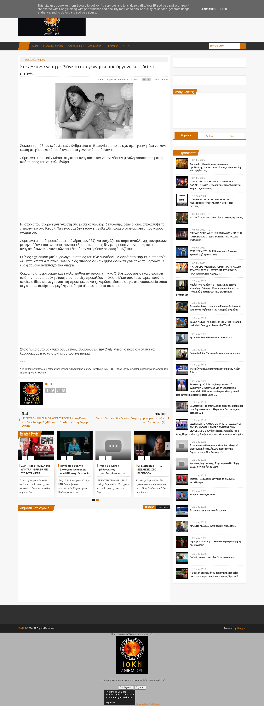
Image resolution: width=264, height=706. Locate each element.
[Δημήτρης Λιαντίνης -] (182, 542)
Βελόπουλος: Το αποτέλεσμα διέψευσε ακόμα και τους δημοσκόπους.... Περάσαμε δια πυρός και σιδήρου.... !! (216, 409)
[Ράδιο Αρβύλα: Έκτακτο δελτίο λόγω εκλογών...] (182, 354)
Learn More (208, 9)
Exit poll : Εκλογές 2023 (202, 494)
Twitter (52, 390)
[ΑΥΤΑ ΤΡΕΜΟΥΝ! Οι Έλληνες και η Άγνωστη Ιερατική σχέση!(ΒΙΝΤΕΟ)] (182, 252)
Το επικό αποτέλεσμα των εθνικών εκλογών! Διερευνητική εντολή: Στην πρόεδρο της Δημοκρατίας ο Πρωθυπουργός (214, 449)
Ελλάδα (34, 46)
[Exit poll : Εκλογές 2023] (182, 495)
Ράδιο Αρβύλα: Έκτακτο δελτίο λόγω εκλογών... (216, 353)
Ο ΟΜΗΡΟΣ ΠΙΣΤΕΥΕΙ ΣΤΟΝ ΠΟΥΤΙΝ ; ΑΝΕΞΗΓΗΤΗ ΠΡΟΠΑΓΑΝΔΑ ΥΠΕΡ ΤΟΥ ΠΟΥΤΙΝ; (211, 203)
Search (243, 46)
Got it (223, 9)
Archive (210, 136)
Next (167, 446)
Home (24, 46)
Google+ (58, 390)
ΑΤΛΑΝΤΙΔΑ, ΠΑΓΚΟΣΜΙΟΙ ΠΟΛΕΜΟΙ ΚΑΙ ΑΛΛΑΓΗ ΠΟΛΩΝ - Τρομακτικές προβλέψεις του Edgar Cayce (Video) (215, 185)
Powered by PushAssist (148, 704)
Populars (186, 135)
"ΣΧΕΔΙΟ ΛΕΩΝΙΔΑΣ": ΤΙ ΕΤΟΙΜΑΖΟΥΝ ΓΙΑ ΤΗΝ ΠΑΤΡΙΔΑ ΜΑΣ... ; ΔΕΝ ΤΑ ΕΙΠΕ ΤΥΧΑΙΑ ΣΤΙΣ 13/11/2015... (216, 237)
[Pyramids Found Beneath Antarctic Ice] (182, 338)
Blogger (149, 507)
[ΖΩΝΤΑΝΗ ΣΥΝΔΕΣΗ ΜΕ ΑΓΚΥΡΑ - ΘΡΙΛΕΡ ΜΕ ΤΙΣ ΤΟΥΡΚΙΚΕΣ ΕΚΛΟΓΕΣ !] (36, 445)
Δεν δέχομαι (126, 687)
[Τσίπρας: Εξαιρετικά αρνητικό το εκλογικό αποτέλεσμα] (182, 479)
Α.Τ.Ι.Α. (126, 46)
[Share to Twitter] (44, 449)
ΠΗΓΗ (22, 362)
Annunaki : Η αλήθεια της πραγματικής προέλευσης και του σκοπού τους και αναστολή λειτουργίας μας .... (215, 167)
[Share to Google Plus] (49, 449)
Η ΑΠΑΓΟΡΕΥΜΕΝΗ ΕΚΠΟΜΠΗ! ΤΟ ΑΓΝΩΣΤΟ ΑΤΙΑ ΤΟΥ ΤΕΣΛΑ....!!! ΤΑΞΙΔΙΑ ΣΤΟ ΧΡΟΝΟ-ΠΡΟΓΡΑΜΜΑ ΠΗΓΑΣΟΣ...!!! (215, 270)
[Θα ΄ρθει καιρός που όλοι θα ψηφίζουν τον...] (182, 558)
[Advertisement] (175, 19)
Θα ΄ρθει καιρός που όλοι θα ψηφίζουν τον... (213, 557)
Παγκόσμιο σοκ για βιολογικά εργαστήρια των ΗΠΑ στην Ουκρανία (74, 469)
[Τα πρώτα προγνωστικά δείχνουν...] (182, 511)
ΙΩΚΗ (101, 79)
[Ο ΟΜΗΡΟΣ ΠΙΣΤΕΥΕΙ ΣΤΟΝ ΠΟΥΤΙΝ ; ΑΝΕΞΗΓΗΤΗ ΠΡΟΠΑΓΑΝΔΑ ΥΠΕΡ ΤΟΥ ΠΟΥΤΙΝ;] (182, 200)
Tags (232, 136)
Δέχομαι (140, 687)
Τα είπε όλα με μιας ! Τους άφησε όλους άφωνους (216, 217)
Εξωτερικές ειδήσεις (53, 46)
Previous (20, 446)
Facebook (47, 390)
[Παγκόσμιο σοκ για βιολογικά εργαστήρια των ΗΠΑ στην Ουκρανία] (75, 445)
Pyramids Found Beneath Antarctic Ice (211, 337)
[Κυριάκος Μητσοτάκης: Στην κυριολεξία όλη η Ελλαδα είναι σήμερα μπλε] (182, 464)
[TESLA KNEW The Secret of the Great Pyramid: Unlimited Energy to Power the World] (182, 322)
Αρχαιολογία (94, 46)
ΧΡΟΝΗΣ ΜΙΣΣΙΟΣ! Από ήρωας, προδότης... (213, 526)
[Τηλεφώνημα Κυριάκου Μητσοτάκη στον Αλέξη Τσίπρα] (182, 369)
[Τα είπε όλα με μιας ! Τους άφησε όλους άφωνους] (182, 218)
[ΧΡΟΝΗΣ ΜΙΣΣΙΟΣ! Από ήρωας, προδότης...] (182, 526)
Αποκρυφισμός (76, 46)
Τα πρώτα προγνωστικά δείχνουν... (209, 510)
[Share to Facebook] (39, 449)
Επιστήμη (113, 46)
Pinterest (63, 390)
